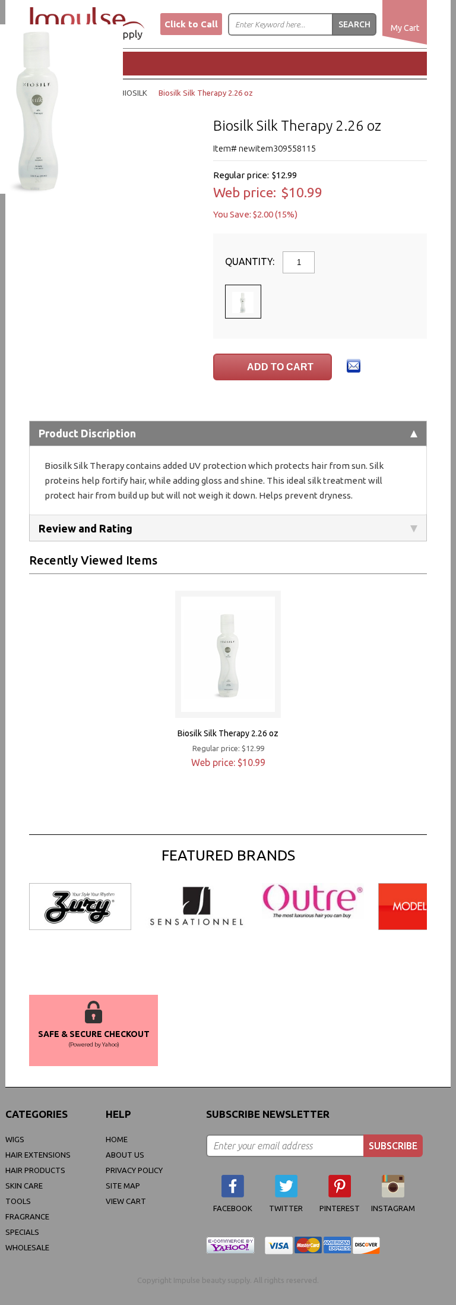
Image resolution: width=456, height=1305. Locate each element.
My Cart (405, 28)
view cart (126, 1201)
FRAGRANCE (27, 1216)
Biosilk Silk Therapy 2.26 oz (228, 733)
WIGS (14, 1139)
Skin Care (24, 1185)
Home (117, 1139)
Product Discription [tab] (87, 433)
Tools (18, 1201)
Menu (71, 63)
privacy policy (134, 1170)
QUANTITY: (251, 261)
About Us (125, 1154)
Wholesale (27, 1247)
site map (123, 1185)
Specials (22, 1232)
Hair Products (35, 1170)
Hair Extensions (38, 1154)
